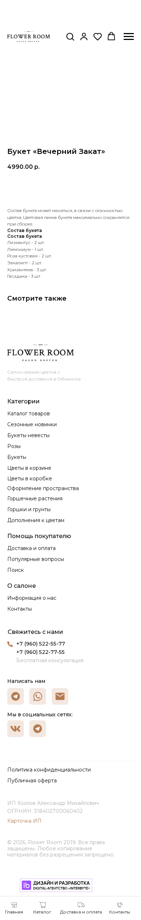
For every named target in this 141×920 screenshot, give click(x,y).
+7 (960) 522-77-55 (40, 652)
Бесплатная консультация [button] (50, 660)
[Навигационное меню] (129, 36)
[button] (70, 36)
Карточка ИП (24, 821)
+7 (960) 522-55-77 (40, 643)
